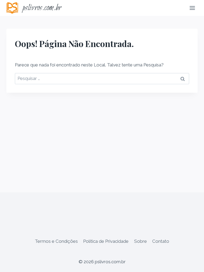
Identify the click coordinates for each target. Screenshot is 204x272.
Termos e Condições (56, 241)
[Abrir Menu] (192, 7)
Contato (160, 241)
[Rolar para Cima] (190, 263)
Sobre (140, 241)
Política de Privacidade (106, 241)
